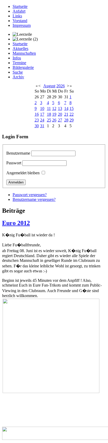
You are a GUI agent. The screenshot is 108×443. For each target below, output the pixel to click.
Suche (18, 72)
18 (49, 114)
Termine (19, 62)
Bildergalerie (23, 67)
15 (71, 108)
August (49, 86)
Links (17, 16)
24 (42, 120)
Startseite (20, 6)
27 (60, 120)
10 (42, 108)
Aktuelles (20, 48)
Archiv (18, 77)
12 (54, 108)
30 (37, 126)
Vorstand (20, 20)
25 (49, 120)
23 (37, 120)
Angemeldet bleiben (23, 173)
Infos (17, 58)
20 (60, 114)
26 (54, 120)
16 (37, 114)
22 (71, 114)
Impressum (22, 25)
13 (60, 108)
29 (71, 120)
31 (42, 126)
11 (49, 108)
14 (66, 108)
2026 (60, 86)
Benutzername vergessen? (34, 199)
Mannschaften (24, 53)
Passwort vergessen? (30, 194)
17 (42, 114)
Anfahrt (19, 11)
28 (66, 120)
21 (66, 114)
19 (54, 114)
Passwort (13, 163)
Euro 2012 (16, 223)
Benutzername (18, 153)
